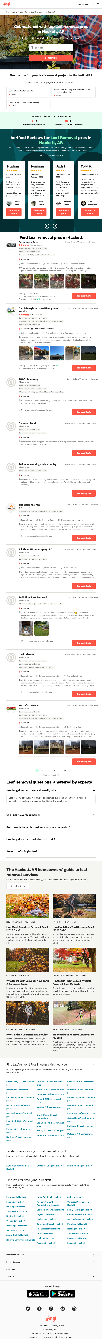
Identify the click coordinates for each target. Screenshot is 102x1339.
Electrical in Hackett (77, 1238)
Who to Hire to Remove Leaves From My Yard (73, 1036)
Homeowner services (15, 1254)
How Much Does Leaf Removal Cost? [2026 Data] (27, 928)
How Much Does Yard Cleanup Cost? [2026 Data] (73, 928)
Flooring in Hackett (46, 1243)
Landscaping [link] (11, 12)
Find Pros (51, 57)
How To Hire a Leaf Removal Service (27, 1034)
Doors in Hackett (45, 1233)
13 (65, 770)
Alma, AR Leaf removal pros (50, 1135)
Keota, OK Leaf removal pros (81, 1113)
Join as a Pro (83, 4)
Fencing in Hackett (15, 1201)
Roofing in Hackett (15, 1216)
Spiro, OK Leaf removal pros (50, 1089)
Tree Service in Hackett (17, 1211)
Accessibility (50, 1329)
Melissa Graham (14, 922)
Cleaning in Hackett (15, 1220)
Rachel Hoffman (14, 1029)
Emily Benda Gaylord (63, 976)
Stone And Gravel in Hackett (50, 1209)
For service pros (13, 1262)
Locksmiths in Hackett (47, 1238)
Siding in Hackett (75, 1197)
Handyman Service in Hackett (20, 1239)
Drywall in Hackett (46, 1214)
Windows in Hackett (15, 1230)
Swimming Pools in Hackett (50, 1224)
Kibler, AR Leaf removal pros (50, 1130)
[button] (26, 281)
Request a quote (14, 212)
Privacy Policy (58, 1326)
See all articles (18, 886)
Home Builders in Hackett (49, 1197)
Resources (10, 1269)
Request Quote (83, 295)
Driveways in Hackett (16, 1225)
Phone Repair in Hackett (48, 1228)
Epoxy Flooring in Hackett (79, 1209)
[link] (9, 203)
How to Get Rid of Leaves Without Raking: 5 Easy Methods (72, 982)
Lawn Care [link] (24, 12)
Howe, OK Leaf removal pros (50, 1094)
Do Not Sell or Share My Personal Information (51, 1333)
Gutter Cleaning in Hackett (49, 1165)
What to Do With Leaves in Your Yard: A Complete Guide (27, 982)
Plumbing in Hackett (16, 1197)
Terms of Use (44, 1326)
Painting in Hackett (15, 1206)
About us (10, 1276)
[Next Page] (71, 770)
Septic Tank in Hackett (17, 1235)
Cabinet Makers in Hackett (80, 1214)
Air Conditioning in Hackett (80, 1219)
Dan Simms (58, 922)
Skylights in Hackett (46, 1219)
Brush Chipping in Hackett (79, 1165)
